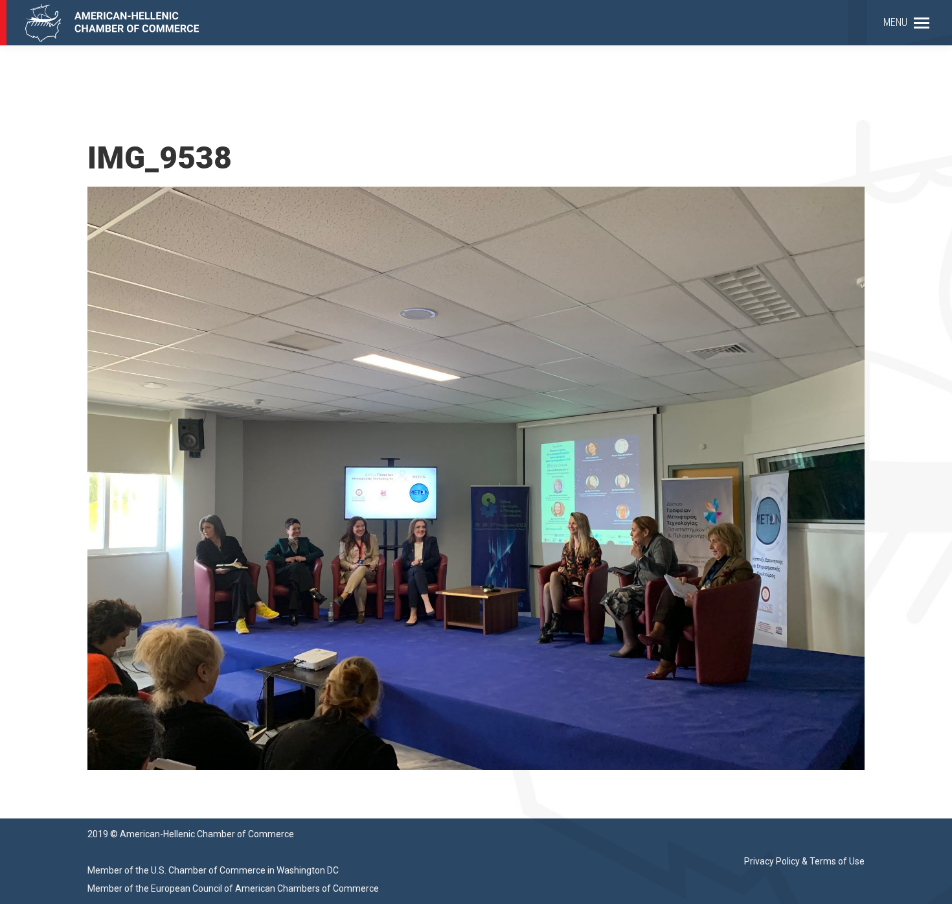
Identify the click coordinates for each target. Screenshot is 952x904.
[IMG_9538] (476, 478)
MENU (895, 22)
